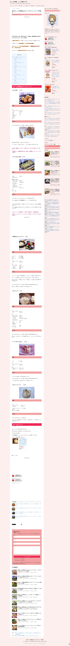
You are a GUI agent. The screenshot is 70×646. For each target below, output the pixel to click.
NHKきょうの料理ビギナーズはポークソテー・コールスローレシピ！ (55, 171)
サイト (15, 542)
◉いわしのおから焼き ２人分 (18, 62)
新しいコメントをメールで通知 (19, 558)
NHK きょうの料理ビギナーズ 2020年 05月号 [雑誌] (55, 62)
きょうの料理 (26, 5)
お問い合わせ (21, 5)
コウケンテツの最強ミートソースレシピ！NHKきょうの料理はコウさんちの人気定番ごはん (52, 230)
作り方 (16, 61)
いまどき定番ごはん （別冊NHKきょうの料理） (55, 88)
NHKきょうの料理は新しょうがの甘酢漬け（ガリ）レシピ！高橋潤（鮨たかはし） (52, 215)
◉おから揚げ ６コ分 (17, 58)
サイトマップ (16, 5)
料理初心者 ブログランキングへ (16, 478)
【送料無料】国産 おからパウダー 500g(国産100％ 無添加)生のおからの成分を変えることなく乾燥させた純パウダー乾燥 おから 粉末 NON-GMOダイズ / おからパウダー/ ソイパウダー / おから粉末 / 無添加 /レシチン (23, 442)
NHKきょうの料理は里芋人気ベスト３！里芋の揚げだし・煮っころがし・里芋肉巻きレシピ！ (52, 223)
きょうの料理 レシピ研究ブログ (19, 1)
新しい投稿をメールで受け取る (19, 560)
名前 (14, 535)
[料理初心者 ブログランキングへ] (27, 475)
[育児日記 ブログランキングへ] (27, 480)
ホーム (11, 5)
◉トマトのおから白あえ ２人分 (19, 74)
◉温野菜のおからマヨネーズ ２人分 (19, 66)
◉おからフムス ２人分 (17, 70)
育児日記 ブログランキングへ (16, 482)
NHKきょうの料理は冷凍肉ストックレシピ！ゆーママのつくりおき (30, 635)
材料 (15, 59)
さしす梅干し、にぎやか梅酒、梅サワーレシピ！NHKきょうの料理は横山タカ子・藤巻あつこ (52, 203)
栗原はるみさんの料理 (40, 5)
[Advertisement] (27, 25)
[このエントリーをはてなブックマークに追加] (21, 524)
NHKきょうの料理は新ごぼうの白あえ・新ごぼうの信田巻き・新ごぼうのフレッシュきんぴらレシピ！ (52, 110)
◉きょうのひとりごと (16, 83)
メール (15, 538)
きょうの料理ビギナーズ (32, 5)
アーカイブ (47, 140)
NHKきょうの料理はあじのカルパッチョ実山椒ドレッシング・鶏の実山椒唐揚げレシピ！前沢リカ (52, 103)
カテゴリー (47, 144)
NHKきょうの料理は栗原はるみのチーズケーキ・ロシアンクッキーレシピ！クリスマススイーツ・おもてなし (52, 219)
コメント (15, 545)
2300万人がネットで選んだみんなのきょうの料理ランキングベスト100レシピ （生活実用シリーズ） (55, 75)
